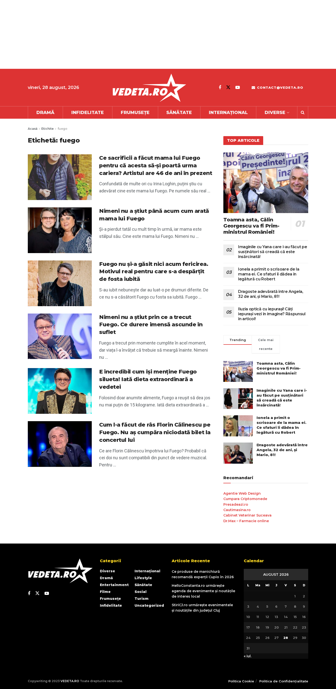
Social (141, 591)
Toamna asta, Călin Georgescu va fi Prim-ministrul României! (251, 226)
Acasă (32, 128)
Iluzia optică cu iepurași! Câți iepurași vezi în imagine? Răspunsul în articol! (271, 314)
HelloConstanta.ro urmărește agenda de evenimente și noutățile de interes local (203, 591)
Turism (142, 598)
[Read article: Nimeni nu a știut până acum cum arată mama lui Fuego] (60, 230)
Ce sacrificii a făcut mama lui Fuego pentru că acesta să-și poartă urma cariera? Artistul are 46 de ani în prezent (155, 165)
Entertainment (114, 585)
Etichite (47, 128)
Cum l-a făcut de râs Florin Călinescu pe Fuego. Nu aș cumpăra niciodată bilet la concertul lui (155, 432)
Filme (105, 591)
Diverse (275, 112)
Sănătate (179, 112)
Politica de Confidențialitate (283, 681)
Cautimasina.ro (237, 510)
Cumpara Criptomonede (245, 499)
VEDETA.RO (70, 681)
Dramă (45, 112)
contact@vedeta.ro (279, 87)
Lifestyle (143, 578)
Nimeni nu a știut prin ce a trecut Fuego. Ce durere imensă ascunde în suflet (151, 325)
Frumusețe (135, 112)
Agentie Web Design (242, 493)
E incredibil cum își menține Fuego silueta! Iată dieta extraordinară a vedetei (148, 379)
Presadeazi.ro (235, 504)
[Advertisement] (147, 34)
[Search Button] (303, 112)
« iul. (247, 656)
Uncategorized (149, 605)
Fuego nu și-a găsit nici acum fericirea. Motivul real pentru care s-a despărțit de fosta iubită (153, 272)
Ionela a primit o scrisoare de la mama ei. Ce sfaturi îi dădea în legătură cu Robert (268, 274)
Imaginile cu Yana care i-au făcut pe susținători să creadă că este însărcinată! (272, 251)
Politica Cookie (241, 681)
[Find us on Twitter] (228, 87)
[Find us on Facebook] (220, 87)
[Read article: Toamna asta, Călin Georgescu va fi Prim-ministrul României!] (265, 182)
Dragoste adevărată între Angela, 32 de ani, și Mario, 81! (270, 294)
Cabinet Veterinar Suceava (247, 515)
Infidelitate (87, 112)
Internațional (228, 112)
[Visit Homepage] (149, 87)
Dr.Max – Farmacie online (246, 521)
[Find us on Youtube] (237, 87)
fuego (62, 128)
